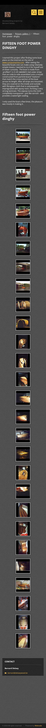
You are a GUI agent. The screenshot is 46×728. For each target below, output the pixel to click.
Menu (41, 12)
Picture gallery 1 (22, 34)
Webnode (38, 726)
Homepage (7, 34)
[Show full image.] (23, 136)
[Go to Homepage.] (7, 15)
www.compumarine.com (13, 62)
